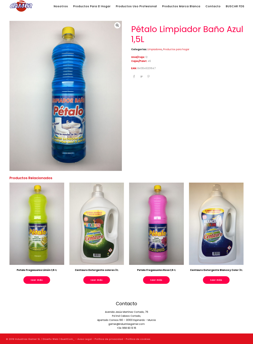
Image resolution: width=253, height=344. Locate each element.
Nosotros (61, 6)
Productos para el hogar (92, 6)
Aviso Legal (84, 339)
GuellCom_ (67, 339)
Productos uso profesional (136, 6)
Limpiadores (154, 49)
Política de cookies (138, 339)
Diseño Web (50, 339)
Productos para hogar (176, 49)
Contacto (213, 6)
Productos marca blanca (181, 6)
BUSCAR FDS (235, 6)
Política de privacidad (109, 339)
